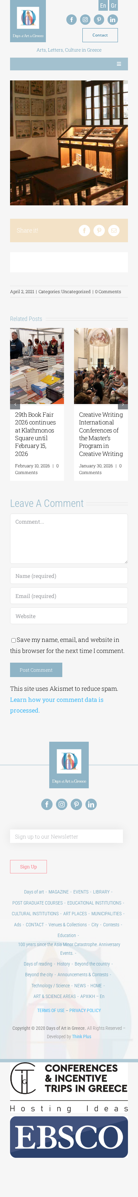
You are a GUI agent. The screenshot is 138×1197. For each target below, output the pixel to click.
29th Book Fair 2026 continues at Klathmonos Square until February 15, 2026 (35, 434)
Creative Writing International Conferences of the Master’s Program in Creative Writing (101, 434)
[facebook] (71, 19)
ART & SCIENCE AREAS (54, 996)
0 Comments (108, 291)
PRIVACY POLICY (85, 1010)
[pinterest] (99, 19)
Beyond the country (92, 964)
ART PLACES (75, 913)
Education (67, 935)
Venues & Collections (68, 924)
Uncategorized (76, 291)
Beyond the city (39, 974)
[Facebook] (84, 230)
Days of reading (38, 964)
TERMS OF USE (51, 1010)
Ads (17, 924)
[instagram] (85, 19)
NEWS (80, 985)
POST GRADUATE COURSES (37, 903)
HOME (96, 985)
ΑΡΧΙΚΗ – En (92, 996)
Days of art (34, 891)
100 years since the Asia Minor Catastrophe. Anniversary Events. (69, 948)
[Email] (114, 230)
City (94, 924)
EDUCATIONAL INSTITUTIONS (94, 903)
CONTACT (35, 924)
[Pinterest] (99, 230)
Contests (111, 924)
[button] (15, 404)
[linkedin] (113, 19)
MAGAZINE (59, 891)
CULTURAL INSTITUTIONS (35, 913)
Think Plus (81, 1036)
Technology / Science (50, 985)
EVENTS (80, 891)
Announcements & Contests (83, 974)
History (63, 964)
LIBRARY (101, 891)
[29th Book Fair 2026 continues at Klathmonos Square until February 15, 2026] (37, 332)
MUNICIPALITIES (106, 913)
